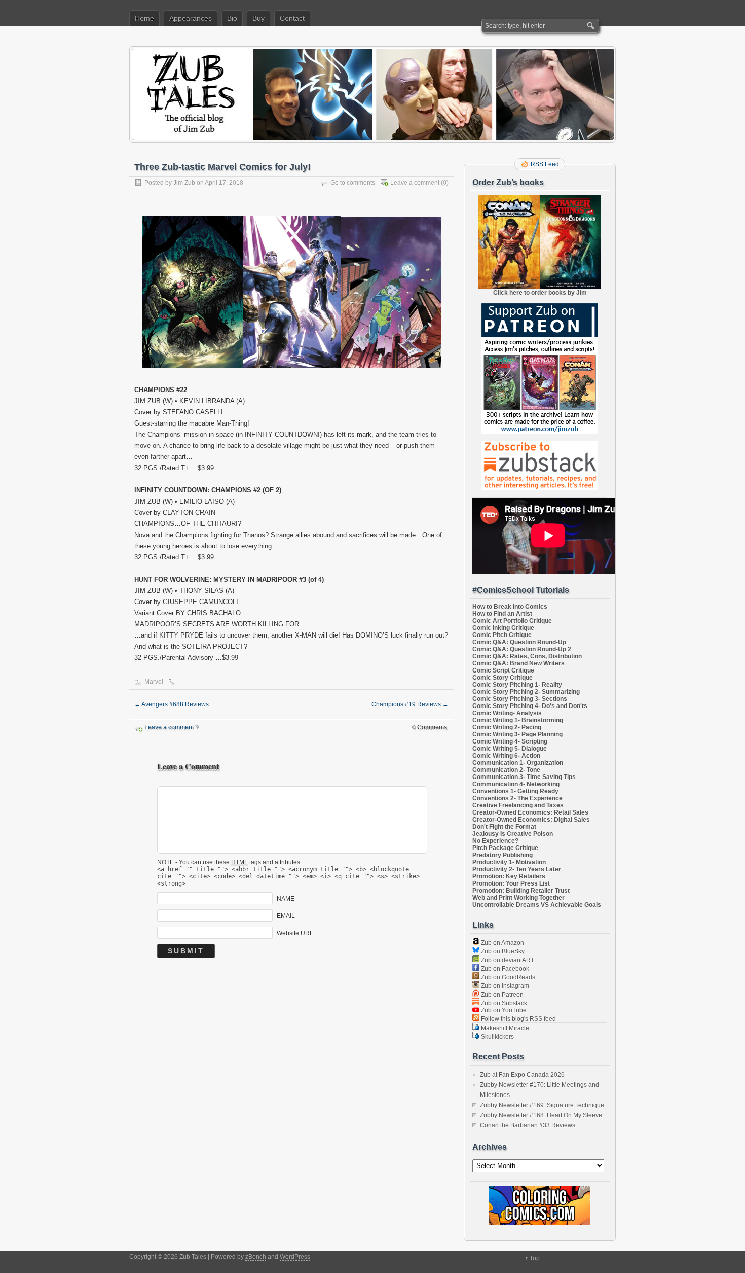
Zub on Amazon (501, 942)
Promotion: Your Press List (511, 883)
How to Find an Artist (502, 613)
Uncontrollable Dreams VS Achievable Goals (536, 904)
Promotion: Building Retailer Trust (521, 890)
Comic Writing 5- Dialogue (509, 748)
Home (144, 18)
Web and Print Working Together (518, 897)
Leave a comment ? (171, 727)
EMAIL (286, 915)
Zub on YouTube (503, 1010)
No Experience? (495, 840)
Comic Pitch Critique (502, 635)
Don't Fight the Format (504, 826)
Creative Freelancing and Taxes (518, 805)
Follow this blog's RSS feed (517, 1018)
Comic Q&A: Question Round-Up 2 (521, 649)
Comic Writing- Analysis (507, 713)
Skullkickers (496, 1036)
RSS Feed (545, 164)
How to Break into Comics (509, 606)
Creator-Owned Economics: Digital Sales (531, 819)
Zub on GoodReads (507, 977)
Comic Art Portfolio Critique (512, 620)
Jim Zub (184, 182)
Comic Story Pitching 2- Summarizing (526, 691)
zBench (255, 1256)
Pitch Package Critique (505, 848)
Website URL (295, 932)
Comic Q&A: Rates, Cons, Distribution (527, 656)
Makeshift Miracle (504, 1028)
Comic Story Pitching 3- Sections (519, 698)
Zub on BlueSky (502, 951)
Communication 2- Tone (506, 769)
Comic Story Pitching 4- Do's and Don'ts (529, 706)
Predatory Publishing (502, 855)
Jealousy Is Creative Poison (512, 833)
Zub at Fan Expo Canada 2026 (522, 1074)
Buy (258, 18)
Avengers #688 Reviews (171, 704)
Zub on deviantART (506, 960)
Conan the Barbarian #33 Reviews (527, 1125)
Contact (292, 18)
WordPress (295, 1256)
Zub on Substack (503, 1003)
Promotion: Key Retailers (508, 876)
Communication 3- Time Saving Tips (524, 777)
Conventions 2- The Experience (517, 798)
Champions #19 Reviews (410, 704)
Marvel (153, 681)
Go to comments (352, 182)
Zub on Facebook (504, 968)
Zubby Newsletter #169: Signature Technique (542, 1105)
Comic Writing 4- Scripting (509, 741)
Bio (232, 18)
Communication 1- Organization (517, 762)
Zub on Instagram (504, 985)
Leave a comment (414, 182)
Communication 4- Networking (516, 784)
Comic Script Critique (503, 670)
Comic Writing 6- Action (506, 755)
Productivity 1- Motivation (509, 862)
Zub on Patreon (501, 994)
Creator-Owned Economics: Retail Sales (530, 812)
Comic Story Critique (502, 677)
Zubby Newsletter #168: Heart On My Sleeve (541, 1115)
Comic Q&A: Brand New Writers (518, 663)
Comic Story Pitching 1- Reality (517, 684)
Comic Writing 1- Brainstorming (517, 720)
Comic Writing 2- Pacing (506, 727)
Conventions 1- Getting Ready (515, 791)
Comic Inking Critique (503, 627)
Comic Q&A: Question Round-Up (519, 642)
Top (535, 1258)
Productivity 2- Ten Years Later (516, 869)
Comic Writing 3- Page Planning (517, 734)
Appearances (190, 18)
